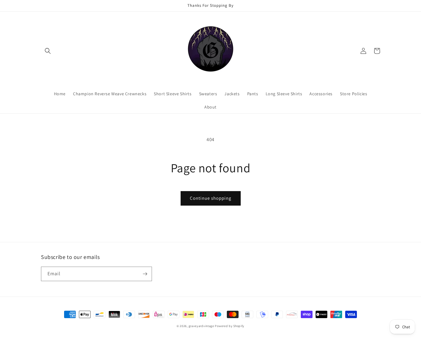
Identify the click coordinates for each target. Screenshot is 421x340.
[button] (48, 51)
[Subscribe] (145, 274)
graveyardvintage (201, 326)
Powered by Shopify (229, 326)
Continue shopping (210, 198)
